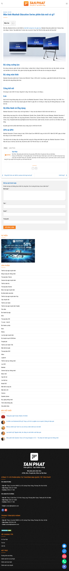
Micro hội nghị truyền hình (8, 290)
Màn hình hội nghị (5, 348)
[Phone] (64, 561)
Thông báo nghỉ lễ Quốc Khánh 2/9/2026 (17, 416)
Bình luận (6, 189)
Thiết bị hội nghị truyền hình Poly (9, 296)
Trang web (6, 219)
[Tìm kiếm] (2, 3)
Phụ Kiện (3, 309)
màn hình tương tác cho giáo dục (32, 28)
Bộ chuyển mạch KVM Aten (8, 338)
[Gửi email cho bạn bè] (36, 168)
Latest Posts (12, 148)
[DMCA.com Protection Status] (6, 530)
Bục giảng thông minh (7, 399)
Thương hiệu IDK (5, 319)
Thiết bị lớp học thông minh (8, 361)
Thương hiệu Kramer (6, 287)
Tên (4, 203)
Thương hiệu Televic (6, 277)
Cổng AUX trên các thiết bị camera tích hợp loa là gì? (18, 175)
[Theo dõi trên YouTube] (5, 510)
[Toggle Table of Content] (12, 23)
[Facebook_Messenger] (64, 546)
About (5, 148)
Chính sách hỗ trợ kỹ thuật (8, 559)
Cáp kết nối (4, 377)
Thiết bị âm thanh (5, 303)
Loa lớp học (4, 380)
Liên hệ (3, 546)
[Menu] (67, 4)
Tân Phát (14, 152)
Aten (2, 328)
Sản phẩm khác (5, 406)
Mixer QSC (4, 374)
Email (5, 211)
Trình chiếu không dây (7, 403)
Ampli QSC (4, 383)
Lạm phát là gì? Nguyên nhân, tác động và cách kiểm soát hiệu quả (23, 432)
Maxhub (5, 12)
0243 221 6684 (13, 488)
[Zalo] (64, 551)
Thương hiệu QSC (5, 351)
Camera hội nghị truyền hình (8, 280)
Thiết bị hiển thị (5, 283)
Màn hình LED (4, 390)
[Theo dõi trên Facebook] (2, 510)
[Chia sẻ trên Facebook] (33, 168)
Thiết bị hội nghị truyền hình (8, 270)
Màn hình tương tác (6, 386)
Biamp (3, 332)
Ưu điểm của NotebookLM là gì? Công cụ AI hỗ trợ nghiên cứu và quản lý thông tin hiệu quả (30, 421)
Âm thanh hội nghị (6, 312)
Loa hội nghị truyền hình (7, 335)
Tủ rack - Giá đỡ (5, 322)
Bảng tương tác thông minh (8, 274)
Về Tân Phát (4, 539)
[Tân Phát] (7, 155)
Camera (3, 393)
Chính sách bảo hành (6, 562)
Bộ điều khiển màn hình (7, 293)
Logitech (3, 357)
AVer (2, 316)
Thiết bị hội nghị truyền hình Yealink (10, 306)
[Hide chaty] (64, 566)
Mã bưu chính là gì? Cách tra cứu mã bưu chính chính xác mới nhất (23, 427)
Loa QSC (3, 364)
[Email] (64, 556)
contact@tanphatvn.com (12, 506)
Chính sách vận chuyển (7, 565)
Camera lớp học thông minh (8, 370)
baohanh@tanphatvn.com (12, 524)
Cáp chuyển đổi (5, 299)
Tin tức (9, 12)
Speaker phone (5, 396)
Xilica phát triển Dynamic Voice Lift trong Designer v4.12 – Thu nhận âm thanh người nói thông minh (32, 438)
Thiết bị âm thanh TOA (7, 345)
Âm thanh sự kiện (5, 325)
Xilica (2, 354)
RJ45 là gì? (62, 175)
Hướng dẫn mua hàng (6, 555)
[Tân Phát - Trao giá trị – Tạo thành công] (34, 3)
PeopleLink (4, 341)
